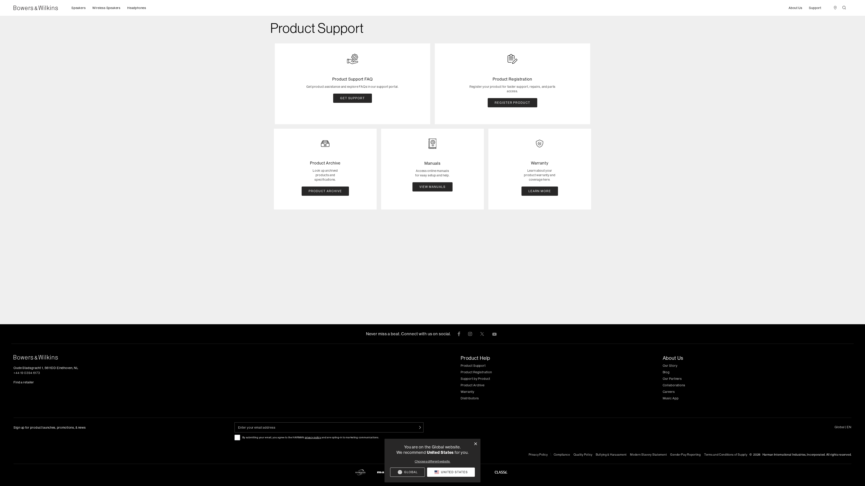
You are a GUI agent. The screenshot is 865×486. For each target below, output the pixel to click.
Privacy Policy (538, 454)
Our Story (670, 366)
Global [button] (843, 427)
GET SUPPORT (352, 98)
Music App (671, 398)
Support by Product (475, 379)
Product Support (473, 366)
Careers (669, 392)
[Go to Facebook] (458, 334)
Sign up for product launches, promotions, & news (50, 427)
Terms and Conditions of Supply (725, 454)
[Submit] (420, 427)
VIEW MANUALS (432, 187)
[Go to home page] (152, 357)
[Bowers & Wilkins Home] (42, 8)
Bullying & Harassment (611, 454)
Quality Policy (583, 454)
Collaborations (674, 385)
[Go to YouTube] (494, 334)
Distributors (470, 398)
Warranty (467, 392)
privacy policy (313, 437)
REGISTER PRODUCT (512, 102)
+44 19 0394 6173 (27, 373)
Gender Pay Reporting (685, 454)
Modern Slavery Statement (648, 454)
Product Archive (473, 385)
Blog (666, 372)
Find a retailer (24, 382)
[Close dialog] (475, 444)
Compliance (562, 454)
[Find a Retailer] (835, 8)
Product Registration (476, 372)
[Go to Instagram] (470, 334)
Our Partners (672, 379)
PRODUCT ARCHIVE (325, 191)
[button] (78, 7)
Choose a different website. (432, 461)
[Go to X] (482, 334)
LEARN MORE (539, 191)
